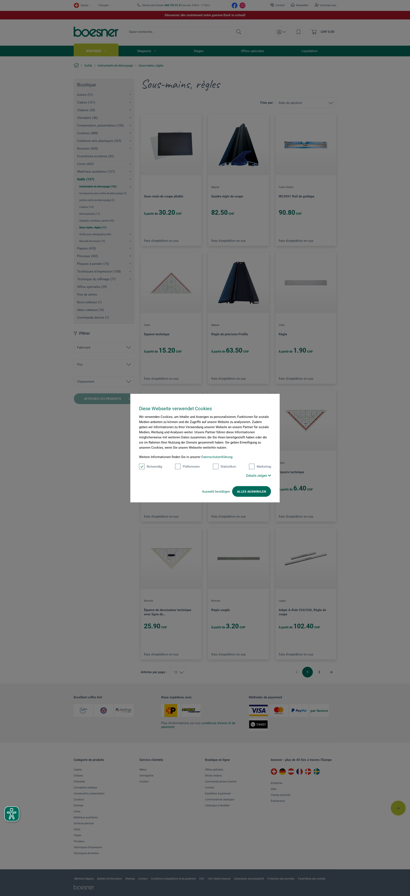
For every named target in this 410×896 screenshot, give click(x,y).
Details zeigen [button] (257, 476)
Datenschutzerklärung (216, 457)
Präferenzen (191, 466)
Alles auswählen (251, 491)
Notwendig (154, 466)
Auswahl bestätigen (216, 491)
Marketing (264, 466)
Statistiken (228, 466)
